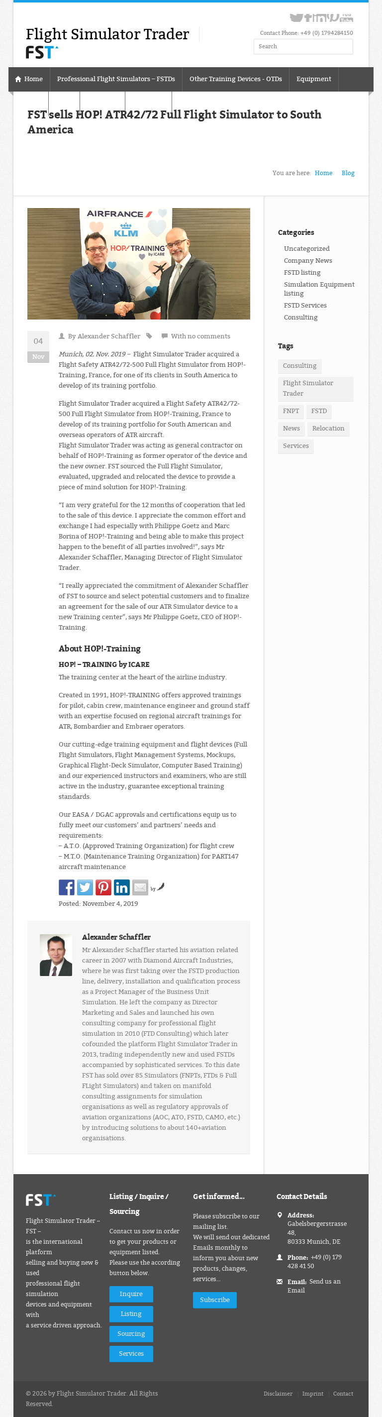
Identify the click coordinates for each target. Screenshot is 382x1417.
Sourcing (131, 1333)
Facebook (308, 18)
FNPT (291, 411)
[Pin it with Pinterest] (103, 887)
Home (33, 79)
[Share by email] (140, 887)
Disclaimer (278, 1394)
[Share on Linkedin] (122, 887)
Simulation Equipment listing (319, 289)
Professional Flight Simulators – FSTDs (116, 79)
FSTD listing (302, 272)
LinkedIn (319, 18)
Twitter (296, 18)
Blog (348, 173)
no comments (209, 336)
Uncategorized (307, 248)
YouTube (346, 18)
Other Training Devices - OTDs (236, 79)
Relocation (328, 429)
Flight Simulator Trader (308, 388)
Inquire (131, 1294)
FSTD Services (305, 305)
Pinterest (333, 18)
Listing (131, 1313)
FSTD (319, 411)
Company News (308, 260)
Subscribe (215, 1300)
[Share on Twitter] (85, 887)
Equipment (313, 79)
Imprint (312, 1394)
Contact (343, 1394)
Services (296, 446)
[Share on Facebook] (67, 887)
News (291, 429)
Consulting (301, 317)
